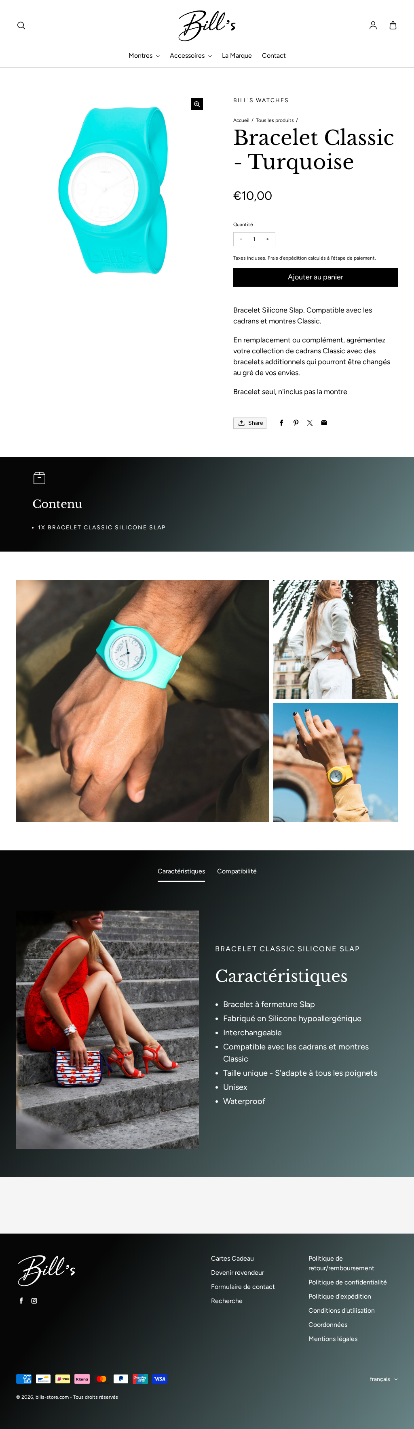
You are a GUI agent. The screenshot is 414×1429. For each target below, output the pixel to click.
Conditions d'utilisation (341, 1310)
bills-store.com (52, 1397)
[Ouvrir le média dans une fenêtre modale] (197, 104)
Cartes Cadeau (232, 1258)
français (380, 1379)
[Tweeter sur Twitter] (310, 423)
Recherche (227, 1301)
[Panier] (393, 26)
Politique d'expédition (339, 1296)
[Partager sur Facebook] (282, 423)
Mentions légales (332, 1339)
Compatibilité (237, 871)
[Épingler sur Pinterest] (296, 423)
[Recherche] (21, 26)
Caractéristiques (181, 871)
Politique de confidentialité (347, 1282)
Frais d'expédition (287, 258)
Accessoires (188, 55)
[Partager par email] (324, 423)
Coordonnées (327, 1324)
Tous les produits (275, 120)
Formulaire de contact (243, 1287)
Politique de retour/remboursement (341, 1263)
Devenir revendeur (237, 1272)
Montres (141, 55)
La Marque (237, 55)
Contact (274, 55)
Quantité (243, 224)
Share (255, 423)
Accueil (241, 120)
